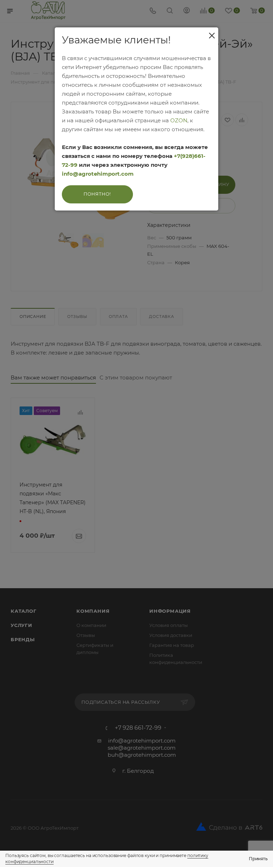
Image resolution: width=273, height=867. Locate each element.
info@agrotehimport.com (98, 173)
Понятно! (97, 194)
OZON (178, 120)
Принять (258, 858)
